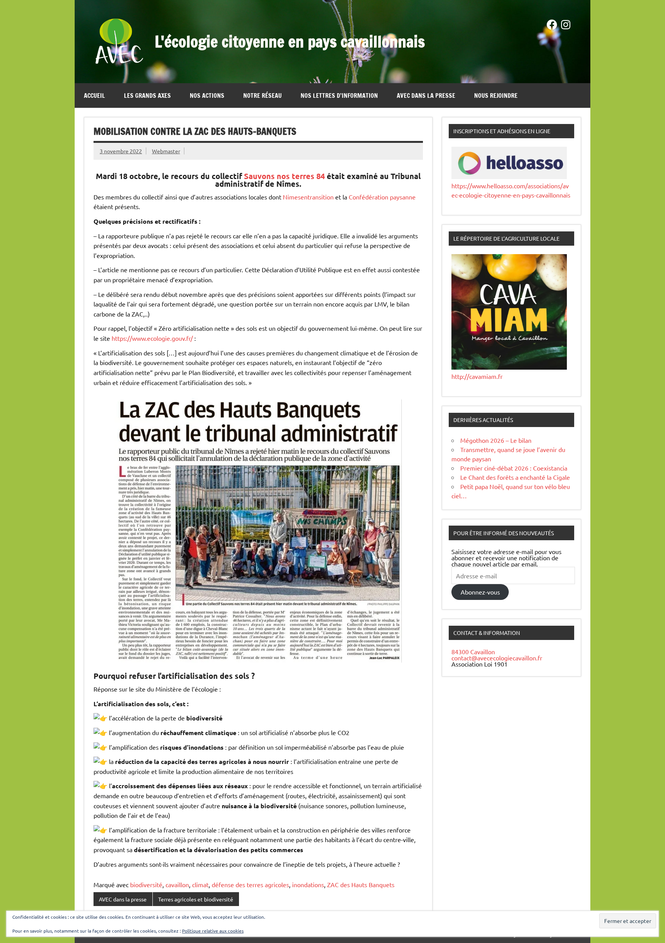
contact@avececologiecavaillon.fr (496, 658)
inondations (308, 884)
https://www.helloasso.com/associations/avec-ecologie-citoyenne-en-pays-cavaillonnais (510, 190)
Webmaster (166, 150)
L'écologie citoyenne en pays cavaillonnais (290, 41)
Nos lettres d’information (339, 95)
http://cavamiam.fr (477, 376)
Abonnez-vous (480, 592)
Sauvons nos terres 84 (284, 176)
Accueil (94, 95)
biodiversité (146, 884)
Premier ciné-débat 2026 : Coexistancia (513, 468)
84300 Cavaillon (473, 651)
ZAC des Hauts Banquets (360, 884)
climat (200, 884)
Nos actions (207, 95)
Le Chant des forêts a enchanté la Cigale (515, 477)
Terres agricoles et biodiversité (195, 899)
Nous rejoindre (496, 95)
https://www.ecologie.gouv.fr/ (152, 338)
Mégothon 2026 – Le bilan (495, 440)
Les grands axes (147, 95)
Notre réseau (262, 95)
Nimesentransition (308, 197)
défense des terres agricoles (250, 884)
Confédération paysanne (382, 197)
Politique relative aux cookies (213, 931)
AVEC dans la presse (426, 95)
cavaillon (177, 884)
